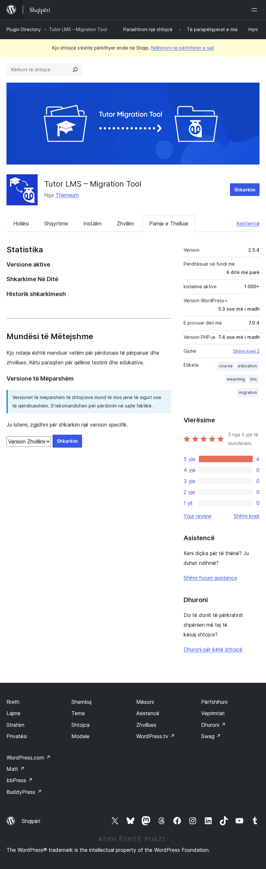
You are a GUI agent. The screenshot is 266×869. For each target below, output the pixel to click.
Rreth (12, 702)
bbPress (19, 780)
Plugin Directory (23, 29)
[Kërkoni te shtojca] (75, 69)
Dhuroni (213, 725)
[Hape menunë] (255, 9)
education (247, 365)
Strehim (15, 725)
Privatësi (16, 736)
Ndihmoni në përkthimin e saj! (182, 48)
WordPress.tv (155, 736)
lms (253, 379)
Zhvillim (125, 223)
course (226, 365)
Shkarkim (244, 189)
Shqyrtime (56, 223)
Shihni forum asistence (210, 578)
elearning (236, 379)
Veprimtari (212, 713)
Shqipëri (31, 821)
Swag (211, 736)
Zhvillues (146, 725)
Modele (80, 736)
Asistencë (248, 223)
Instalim (92, 223)
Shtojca (80, 725)
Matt (15, 769)
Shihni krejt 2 (246, 351)
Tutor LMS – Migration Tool (92, 184)
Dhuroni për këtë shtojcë (213, 649)
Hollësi (21, 223)
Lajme (13, 713)
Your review (198, 516)
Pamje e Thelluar (168, 223)
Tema (78, 713)
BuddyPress (24, 792)
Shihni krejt (247, 516)
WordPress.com (28, 757)
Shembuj (81, 702)
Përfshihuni (214, 702)
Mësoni (145, 702)
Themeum (67, 195)
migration (248, 392)
